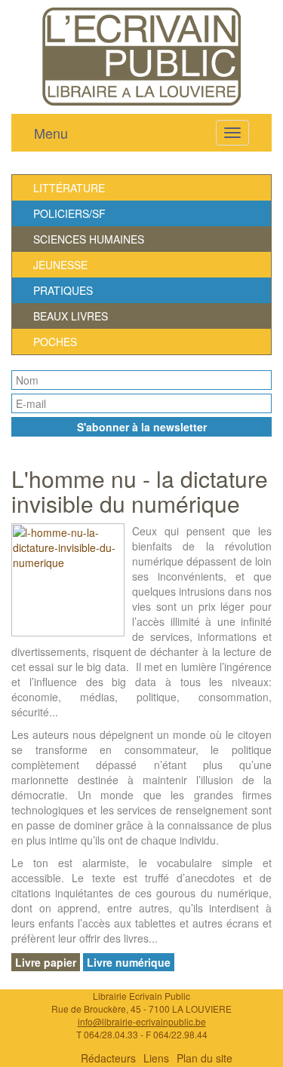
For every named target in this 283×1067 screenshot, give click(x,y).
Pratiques (63, 290)
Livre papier (45, 962)
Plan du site (204, 1057)
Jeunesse (60, 264)
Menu (51, 133)
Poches (55, 341)
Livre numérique (129, 962)
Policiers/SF (69, 213)
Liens (156, 1057)
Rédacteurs (108, 1057)
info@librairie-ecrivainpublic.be (142, 1021)
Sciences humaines (88, 239)
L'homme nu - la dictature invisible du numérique (139, 491)
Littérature (69, 187)
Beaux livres (70, 315)
